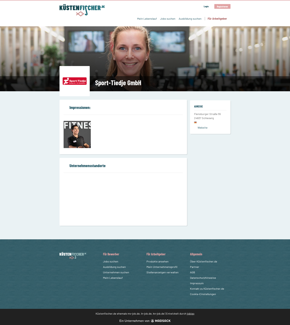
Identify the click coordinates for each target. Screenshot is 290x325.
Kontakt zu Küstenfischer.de (207, 288)
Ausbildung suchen (190, 18)
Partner (194, 266)
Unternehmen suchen (116, 272)
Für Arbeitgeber (217, 18)
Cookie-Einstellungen (203, 294)
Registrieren (222, 6)
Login (206, 6)
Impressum (197, 283)
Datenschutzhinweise (203, 277)
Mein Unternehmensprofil (162, 266)
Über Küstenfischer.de (203, 261)
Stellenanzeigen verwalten (163, 272)
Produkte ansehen (158, 261)
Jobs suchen (167, 18)
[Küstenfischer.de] (82, 10)
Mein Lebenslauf (147, 18)
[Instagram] (68, 266)
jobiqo (190, 313)
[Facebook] (62, 266)
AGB (192, 272)
